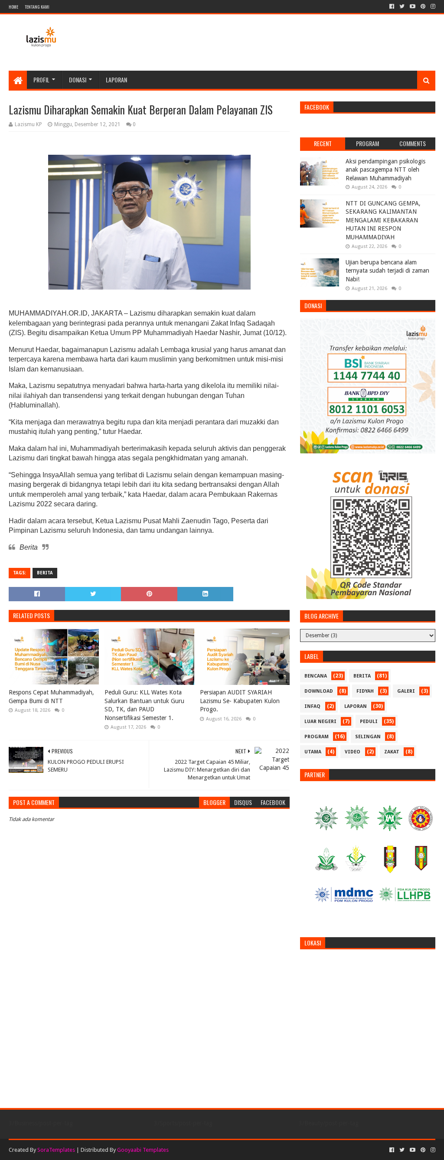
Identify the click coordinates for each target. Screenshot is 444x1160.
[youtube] (412, 6)
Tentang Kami (37, 6)
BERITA (45, 572)
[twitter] (402, 6)
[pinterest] (423, 6)
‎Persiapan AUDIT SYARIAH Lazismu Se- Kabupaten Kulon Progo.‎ (240, 701)
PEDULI (369, 721)
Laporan (116, 79)
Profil (41, 79)
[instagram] (432, 6)
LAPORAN (355, 706)
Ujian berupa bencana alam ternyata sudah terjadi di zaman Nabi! (387, 271)
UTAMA (312, 752)
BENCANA (315, 676)
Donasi (77, 79)
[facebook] (392, 6)
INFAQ (312, 706)
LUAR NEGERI (320, 721)
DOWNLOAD (318, 691)
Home (13, 6)
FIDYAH (365, 691)
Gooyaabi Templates (143, 1150)
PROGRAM (316, 737)
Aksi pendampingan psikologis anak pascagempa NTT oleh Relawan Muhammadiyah (385, 170)
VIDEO (352, 752)
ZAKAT (391, 752)
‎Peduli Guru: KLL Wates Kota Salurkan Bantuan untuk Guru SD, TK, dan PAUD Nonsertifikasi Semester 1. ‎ (144, 705)
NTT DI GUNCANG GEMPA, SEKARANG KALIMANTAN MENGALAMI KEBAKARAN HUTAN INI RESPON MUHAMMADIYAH (383, 220)
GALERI (406, 691)
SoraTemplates (56, 1150)
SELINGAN (368, 737)
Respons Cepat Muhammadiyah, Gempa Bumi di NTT (51, 696)
